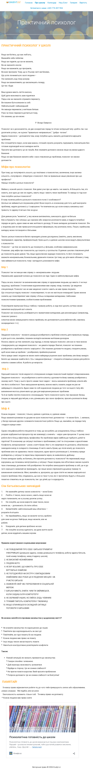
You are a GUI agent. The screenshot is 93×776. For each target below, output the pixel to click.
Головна (28, 3)
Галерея (73, 3)
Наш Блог (63, 3)
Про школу (40, 3)
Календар (51, 3)
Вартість (83, 3)
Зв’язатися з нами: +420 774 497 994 (46, 8)
